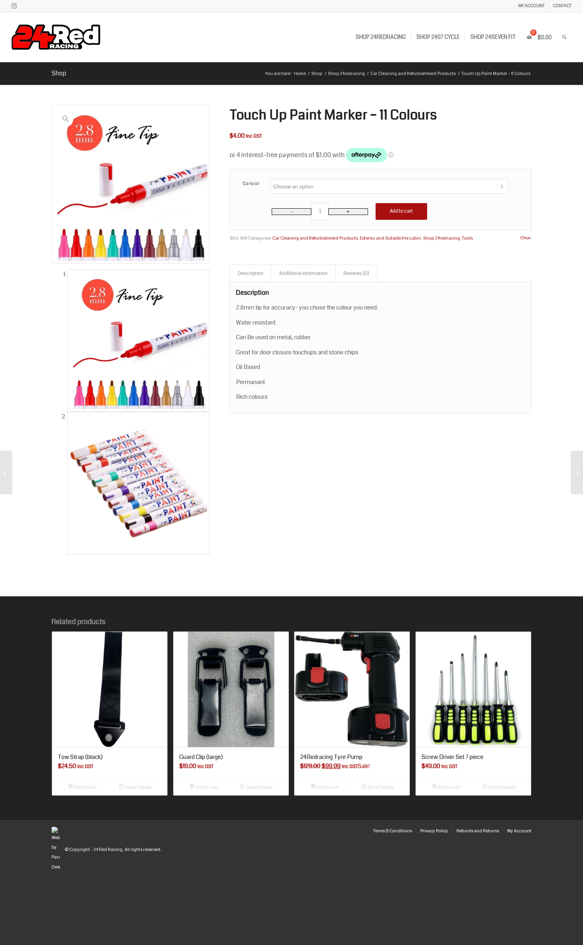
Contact (562, 6)
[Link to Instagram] (14, 6)
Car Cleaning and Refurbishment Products (315, 238)
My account (531, 6)
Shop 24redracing (441, 238)
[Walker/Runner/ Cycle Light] (577, 472)
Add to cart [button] (85, 787)
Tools (467, 238)
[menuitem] (531, 6)
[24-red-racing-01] (78, 37)
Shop (59, 73)
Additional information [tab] (303, 273)
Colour (251, 183)
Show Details (138, 787)
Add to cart (401, 211)
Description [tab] (250, 273)
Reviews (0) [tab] (356, 273)
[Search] (564, 37)
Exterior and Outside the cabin (390, 238)
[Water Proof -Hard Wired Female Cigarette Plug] (6, 472)
